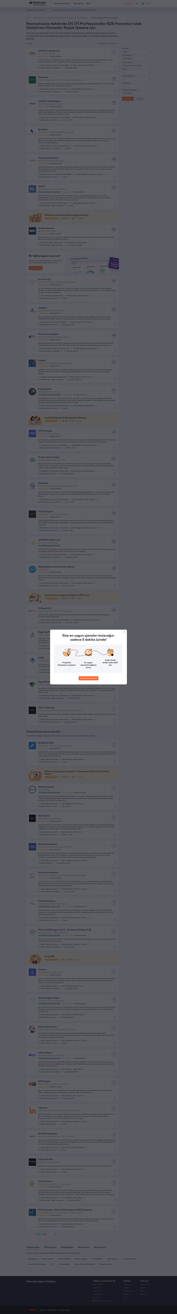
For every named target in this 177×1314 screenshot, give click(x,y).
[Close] (124, 632)
